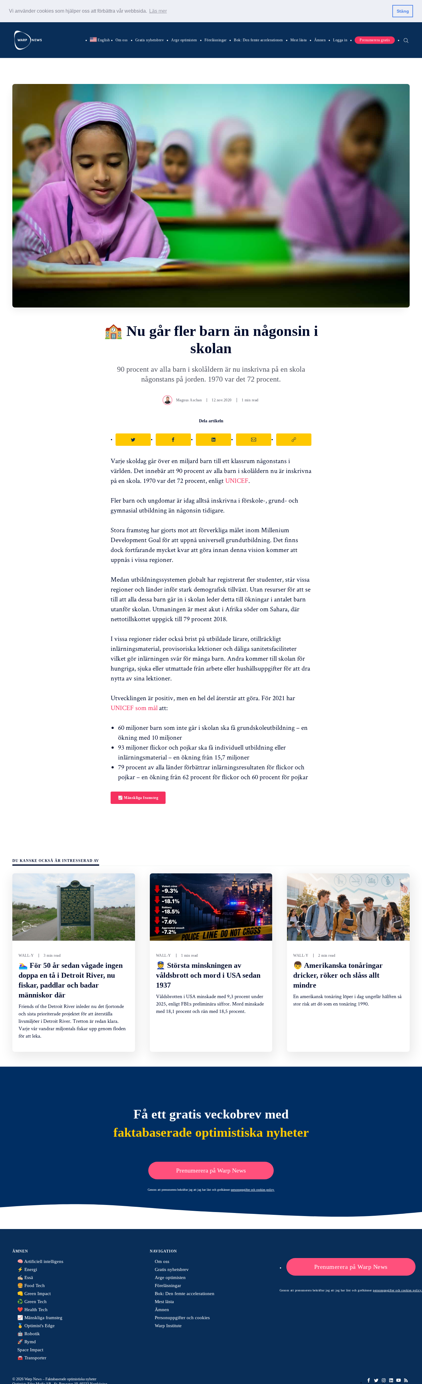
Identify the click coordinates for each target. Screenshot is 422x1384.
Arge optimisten (184, 40)
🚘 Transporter (31, 1357)
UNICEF (236, 480)
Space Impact (30, 1349)
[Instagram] (383, 1380)
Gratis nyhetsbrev (149, 40)
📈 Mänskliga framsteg (138, 798)
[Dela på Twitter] (133, 439)
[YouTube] (398, 1380)
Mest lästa (298, 40)
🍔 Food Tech (31, 1285)
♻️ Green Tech (32, 1301)
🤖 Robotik (28, 1333)
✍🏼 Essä (25, 1277)
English (100, 40)
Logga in (340, 40)
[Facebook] (369, 1380)
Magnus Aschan (189, 400)
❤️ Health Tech (32, 1309)
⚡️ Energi (27, 1269)
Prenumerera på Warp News (211, 1170)
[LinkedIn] (391, 1380)
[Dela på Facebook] (173, 439)
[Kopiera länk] (293, 439)
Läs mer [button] (158, 11)
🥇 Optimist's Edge (36, 1325)
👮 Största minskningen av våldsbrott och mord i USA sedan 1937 (208, 975)
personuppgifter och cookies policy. (253, 1189)
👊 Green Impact (34, 1293)
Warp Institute (168, 1325)
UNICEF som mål (134, 707)
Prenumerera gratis (375, 40)
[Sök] (406, 40)
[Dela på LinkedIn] (213, 439)
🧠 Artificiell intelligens (40, 1261)
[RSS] (406, 1380)
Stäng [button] (403, 11)
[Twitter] (376, 1380)
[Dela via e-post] (253, 439)
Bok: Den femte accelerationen (258, 40)
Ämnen (320, 40)
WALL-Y (26, 955)
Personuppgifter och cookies (182, 1317)
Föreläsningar (216, 40)
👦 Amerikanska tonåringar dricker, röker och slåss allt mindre (338, 975)
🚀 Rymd (26, 1341)
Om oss (122, 40)
